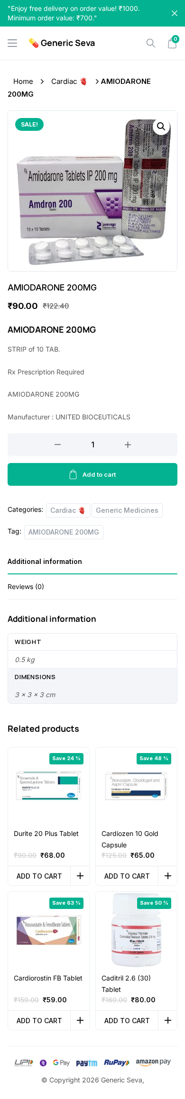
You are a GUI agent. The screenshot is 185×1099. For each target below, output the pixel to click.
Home (23, 81)
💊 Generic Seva (61, 42)
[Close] (174, 13)
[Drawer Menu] (12, 43)
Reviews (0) (26, 586)
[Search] (151, 43)
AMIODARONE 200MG (63, 532)
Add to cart (99, 474)
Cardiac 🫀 (69, 81)
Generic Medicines (127, 510)
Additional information (45, 561)
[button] (161, 126)
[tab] (92, 564)
